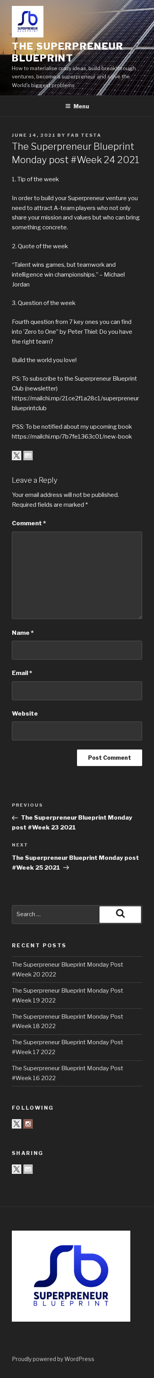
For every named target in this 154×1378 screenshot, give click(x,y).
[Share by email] (28, 455)
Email (22, 673)
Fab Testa (84, 135)
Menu (81, 106)
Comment (29, 523)
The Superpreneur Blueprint (68, 52)
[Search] (120, 914)
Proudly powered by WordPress (53, 1359)
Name (23, 632)
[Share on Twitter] (16, 455)
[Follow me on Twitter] (16, 1124)
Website (25, 713)
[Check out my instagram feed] (28, 1124)
